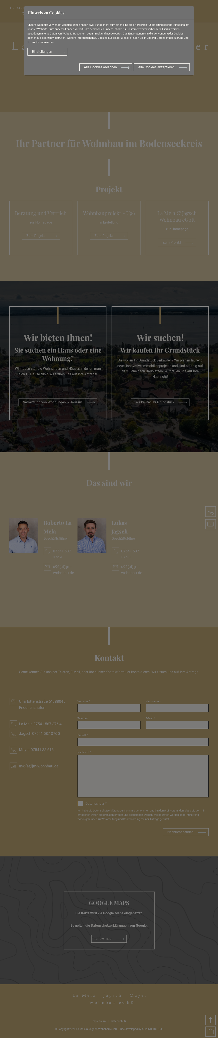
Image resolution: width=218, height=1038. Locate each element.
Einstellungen (42, 52)
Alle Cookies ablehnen (100, 67)
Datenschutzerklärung (170, 37)
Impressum (46, 42)
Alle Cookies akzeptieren (156, 67)
